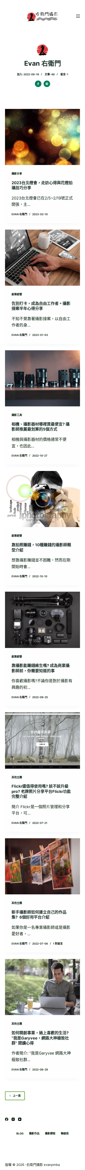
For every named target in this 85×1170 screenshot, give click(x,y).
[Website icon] (47, 84)
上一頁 (17, 1095)
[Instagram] (13, 1119)
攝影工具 (17, 415)
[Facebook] (6, 1119)
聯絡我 (65, 1133)
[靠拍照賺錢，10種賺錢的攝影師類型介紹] (42, 499)
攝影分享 (17, 173)
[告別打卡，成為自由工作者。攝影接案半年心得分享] (42, 258)
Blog (20, 1133)
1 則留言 (58, 943)
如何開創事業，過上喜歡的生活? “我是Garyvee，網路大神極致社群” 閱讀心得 (40, 1038)
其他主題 (17, 777)
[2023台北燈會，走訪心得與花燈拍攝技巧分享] (42, 137)
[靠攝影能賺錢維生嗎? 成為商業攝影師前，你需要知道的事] (42, 620)
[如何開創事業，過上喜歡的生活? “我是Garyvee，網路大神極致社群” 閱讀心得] (42, 987)
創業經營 (17, 294)
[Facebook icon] (38, 84)
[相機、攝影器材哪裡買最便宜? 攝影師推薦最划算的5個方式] (42, 378)
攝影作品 (34, 1133)
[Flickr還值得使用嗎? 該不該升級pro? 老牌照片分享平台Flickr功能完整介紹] (42, 740)
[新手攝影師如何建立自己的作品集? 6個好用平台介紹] (42, 866)
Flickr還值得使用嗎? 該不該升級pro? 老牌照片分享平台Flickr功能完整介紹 (41, 791)
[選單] (78, 16)
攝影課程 (50, 1133)
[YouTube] (19, 1119)
